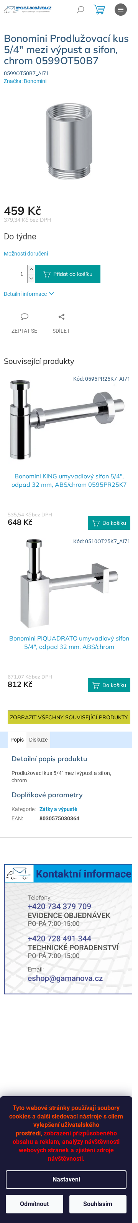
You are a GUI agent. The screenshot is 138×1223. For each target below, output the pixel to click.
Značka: (25, 81)
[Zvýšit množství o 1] (31, 269)
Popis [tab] (17, 740)
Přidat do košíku (72, 273)
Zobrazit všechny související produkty (69, 717)
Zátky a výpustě (58, 809)
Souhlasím (97, 1204)
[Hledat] (80, 9)
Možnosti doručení (26, 254)
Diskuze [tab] (38, 740)
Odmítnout (34, 1204)
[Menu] (120, 9)
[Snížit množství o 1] (31, 278)
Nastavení (66, 1179)
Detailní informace (25, 294)
